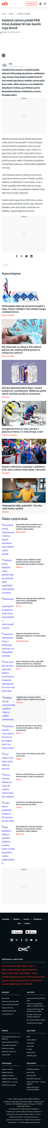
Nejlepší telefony (7, 1072)
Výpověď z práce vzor (9, 1052)
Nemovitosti (13, 973)
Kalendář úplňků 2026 (9, 1011)
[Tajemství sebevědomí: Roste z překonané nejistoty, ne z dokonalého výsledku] (8, 645)
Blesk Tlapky (22, 966)
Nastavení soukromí (16, 1117)
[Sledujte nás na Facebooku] (21, 940)
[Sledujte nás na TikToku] (36, 940)
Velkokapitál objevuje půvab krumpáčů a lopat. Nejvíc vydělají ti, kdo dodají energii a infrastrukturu (24, 309)
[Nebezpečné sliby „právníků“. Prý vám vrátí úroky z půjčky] (24, 490)
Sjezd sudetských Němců (10, 1042)
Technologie (6, 1063)
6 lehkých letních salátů (34, 1023)
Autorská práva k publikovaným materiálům (23, 1109)
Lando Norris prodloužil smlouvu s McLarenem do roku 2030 (29, 803)
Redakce (16, 919)
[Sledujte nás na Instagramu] (26, 940)
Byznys (11, 14)
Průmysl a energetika (24, 14)
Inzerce (26, 919)
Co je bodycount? (7, 1014)
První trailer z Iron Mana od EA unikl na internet (30, 755)
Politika (5, 1031)
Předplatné (37, 919)
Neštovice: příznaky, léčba (10, 1001)
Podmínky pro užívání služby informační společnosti (23, 1112)
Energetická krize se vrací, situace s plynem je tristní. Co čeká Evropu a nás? (22, 430)
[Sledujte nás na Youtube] (31, 940)
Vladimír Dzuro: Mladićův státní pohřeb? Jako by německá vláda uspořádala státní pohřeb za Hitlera (30, 562)
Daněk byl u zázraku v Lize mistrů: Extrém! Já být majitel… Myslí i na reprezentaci (29, 728)
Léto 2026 (30, 992)
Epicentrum (5, 998)
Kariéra (27, 923)
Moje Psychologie (8, 966)
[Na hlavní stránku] (5, 3)
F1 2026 (29, 1049)
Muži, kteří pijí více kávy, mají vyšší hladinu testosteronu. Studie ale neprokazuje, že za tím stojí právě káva (31, 663)
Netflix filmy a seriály (9, 1085)
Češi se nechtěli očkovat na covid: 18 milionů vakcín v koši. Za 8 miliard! (30, 775)
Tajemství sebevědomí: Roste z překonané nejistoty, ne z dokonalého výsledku (31, 636)
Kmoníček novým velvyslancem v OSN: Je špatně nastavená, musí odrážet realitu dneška (29, 527)
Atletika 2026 (31, 1052)
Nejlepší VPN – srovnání (10, 1082)
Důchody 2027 (31, 1076)
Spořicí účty (30, 1072)
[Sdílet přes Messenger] (26, 256)
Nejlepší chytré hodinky (9, 1079)
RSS (19, 923)
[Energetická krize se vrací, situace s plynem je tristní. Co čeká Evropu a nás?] (24, 413)
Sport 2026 (31, 1031)
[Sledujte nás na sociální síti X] (16, 940)
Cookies (37, 1114)
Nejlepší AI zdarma (8, 1076)
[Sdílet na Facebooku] (16, 256)
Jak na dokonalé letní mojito (36, 1020)
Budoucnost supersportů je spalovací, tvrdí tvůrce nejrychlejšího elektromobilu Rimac (30, 600)
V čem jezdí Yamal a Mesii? (10, 1005)
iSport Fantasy (14, 970)
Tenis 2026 (30, 1046)
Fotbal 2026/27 (32, 1040)
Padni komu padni (8, 1048)
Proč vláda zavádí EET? (9, 1045)
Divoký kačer (6, 1055)
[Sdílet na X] (21, 256)
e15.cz (4, 14)
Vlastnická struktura (31, 1117)
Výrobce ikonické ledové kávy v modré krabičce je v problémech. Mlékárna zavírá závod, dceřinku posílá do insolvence (24, 391)
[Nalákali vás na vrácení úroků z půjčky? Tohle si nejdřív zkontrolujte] (8, 708)
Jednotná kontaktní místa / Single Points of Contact (23, 1120)
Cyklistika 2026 (31, 1056)
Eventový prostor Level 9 (20, 980)
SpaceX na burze (7, 1069)
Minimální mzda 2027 (34, 1079)
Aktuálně (5, 992)
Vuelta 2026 (27, 984)
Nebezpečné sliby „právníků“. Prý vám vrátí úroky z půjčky (22, 507)
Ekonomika (31, 1063)
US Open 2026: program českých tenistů (22, 982)
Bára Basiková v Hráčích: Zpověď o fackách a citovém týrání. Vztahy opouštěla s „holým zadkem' (29, 829)
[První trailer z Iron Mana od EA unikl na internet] (8, 761)
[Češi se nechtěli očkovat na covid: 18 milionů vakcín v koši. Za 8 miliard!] (8, 785)
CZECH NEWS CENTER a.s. (32, 1099)
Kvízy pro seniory (7, 1008)
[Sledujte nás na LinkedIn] (12, 940)
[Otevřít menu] (45, 3)
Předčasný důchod (33, 1069)
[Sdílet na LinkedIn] (31, 256)
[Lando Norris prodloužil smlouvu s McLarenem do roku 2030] (8, 812)
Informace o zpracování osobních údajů (20, 1114)
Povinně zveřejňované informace (29, 1122)
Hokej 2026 (30, 1043)
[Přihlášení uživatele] (40, 3)
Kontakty (5, 919)
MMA (28, 1037)
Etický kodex (12, 1122)
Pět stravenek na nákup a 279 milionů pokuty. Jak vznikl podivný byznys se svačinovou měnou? (21, 350)
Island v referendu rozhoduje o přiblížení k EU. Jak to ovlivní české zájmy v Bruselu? (24, 468)
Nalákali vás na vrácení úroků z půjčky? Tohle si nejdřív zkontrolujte (31, 698)
